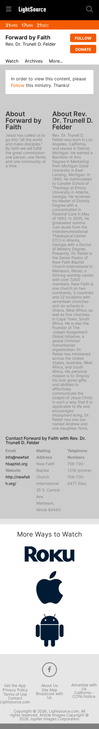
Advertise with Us (84, 687)
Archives (34, 61)
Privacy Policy (15, 690)
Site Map (49, 690)
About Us (49, 685)
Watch (12, 61)
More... (56, 61)
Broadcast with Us (49, 695)
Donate (83, 49)
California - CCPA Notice (83, 694)
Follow (83, 38)
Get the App (15, 685)
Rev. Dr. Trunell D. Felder (31, 44)
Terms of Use (15, 694)
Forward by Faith (28, 37)
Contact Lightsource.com (15, 700)
